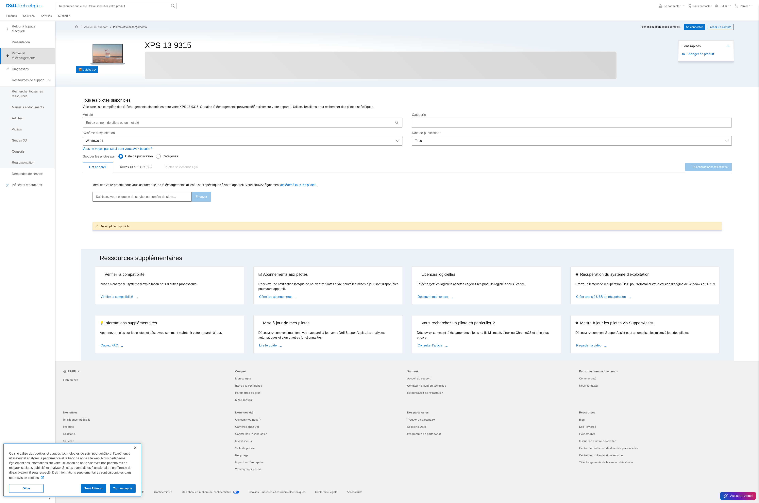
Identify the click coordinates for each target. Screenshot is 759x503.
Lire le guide (268, 345)
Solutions (69, 433)
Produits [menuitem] (11, 15)
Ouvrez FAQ (110, 345)
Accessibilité (354, 492)
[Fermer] (135, 447)
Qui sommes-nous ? (248, 419)
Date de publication (139, 156)
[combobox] (116, 6)
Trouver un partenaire (421, 419)
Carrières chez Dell (247, 426)
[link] (700, 5)
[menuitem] (65, 16)
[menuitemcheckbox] (27, 80)
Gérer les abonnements (276, 296)
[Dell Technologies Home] (24, 5)
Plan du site (70, 379)
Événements (587, 433)
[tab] (98, 167)
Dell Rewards (587, 426)
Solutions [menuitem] (29, 15)
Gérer (26, 488)
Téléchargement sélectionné (710, 166)
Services (68, 441)
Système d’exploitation (99, 133)
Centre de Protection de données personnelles (608, 448)
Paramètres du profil (248, 392)
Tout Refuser (93, 488)
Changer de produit (700, 54)
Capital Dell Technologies (251, 433)
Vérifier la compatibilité (117, 296)
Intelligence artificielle (76, 419)
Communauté (587, 378)
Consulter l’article (430, 345)
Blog (582, 419)
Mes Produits (243, 399)
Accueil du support (96, 26)
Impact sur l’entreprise (249, 462)
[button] (672, 5)
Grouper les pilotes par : (99, 156)
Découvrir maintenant (433, 296)
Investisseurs (243, 441)
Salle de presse (245, 448)
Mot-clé (88, 114)
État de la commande (248, 385)
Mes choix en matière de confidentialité (207, 492)
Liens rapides (691, 46)
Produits (68, 426)
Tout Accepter (122, 488)
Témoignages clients (248, 469)
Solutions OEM (416, 426)
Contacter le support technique (426, 385)
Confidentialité (163, 492)
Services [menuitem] (46, 15)
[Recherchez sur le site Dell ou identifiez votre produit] (173, 6)
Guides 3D (89, 69)
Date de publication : (426, 133)
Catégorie (419, 114)
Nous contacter (588, 385)
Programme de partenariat (424, 433)
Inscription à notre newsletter (597, 441)
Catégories (170, 156)
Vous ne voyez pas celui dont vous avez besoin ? (117, 148)
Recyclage (241, 455)
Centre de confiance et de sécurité (601, 455)
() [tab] (136, 167)
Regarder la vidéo (589, 345)
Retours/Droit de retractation (425, 392)
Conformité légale (326, 492)
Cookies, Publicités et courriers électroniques (277, 492)
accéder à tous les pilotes (298, 185)
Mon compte (243, 378)
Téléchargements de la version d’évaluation (606, 462)
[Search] (397, 122)
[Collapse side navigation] (49, 497)
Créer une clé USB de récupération (601, 296)
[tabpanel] (407, 206)
